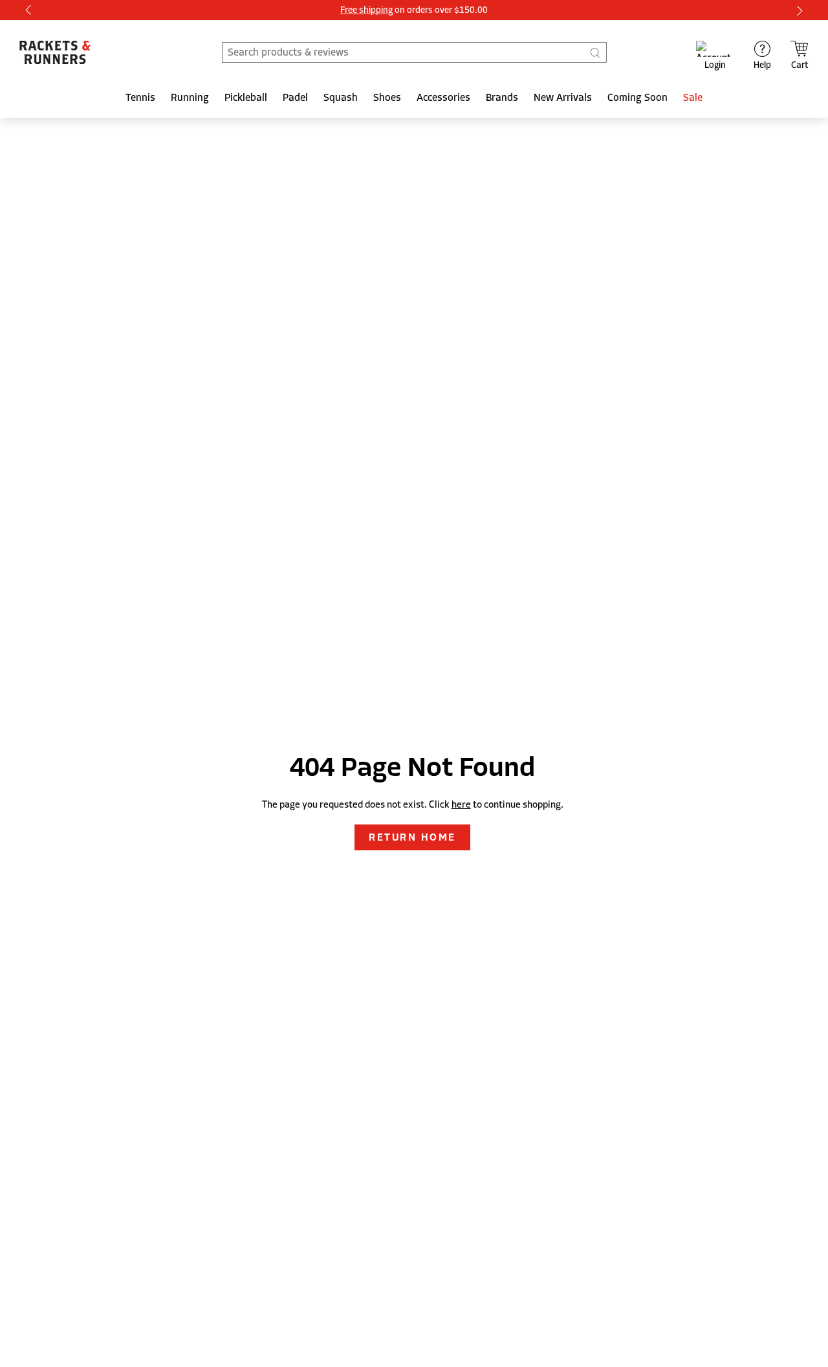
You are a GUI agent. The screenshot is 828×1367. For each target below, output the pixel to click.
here (461, 804)
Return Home (412, 837)
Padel (295, 98)
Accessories (443, 98)
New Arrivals (563, 98)
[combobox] (414, 52)
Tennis (140, 98)
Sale (693, 98)
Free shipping (366, 10)
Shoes (387, 98)
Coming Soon (637, 98)
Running (190, 98)
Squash (340, 98)
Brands (502, 98)
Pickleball (245, 98)
